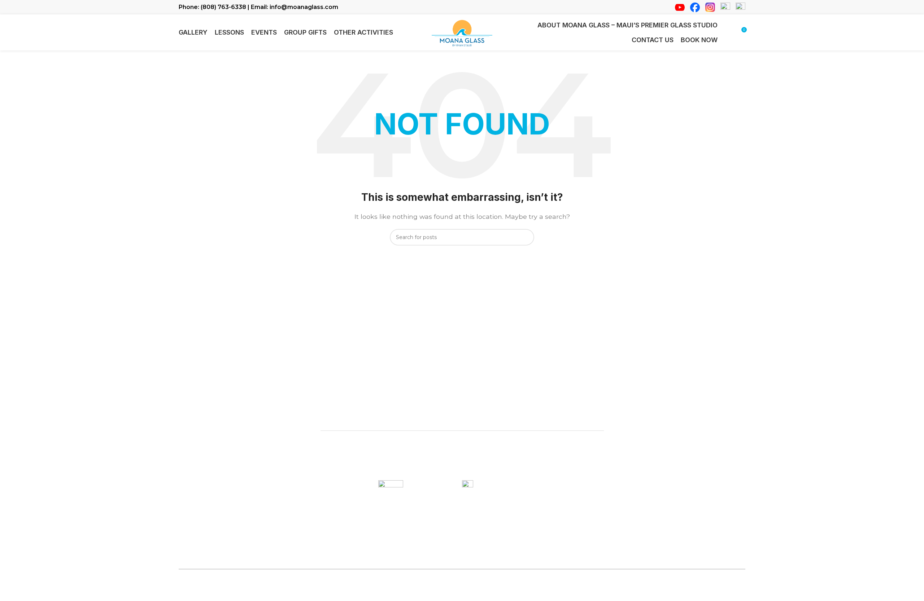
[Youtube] (677, 592)
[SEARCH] (526, 237)
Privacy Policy (484, 590)
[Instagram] (705, 592)
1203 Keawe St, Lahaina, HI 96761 (462, 413)
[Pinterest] (720, 592)
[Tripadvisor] (734, 592)
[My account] (727, 32)
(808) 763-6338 (427, 551)
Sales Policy (525, 590)
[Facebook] (691, 592)
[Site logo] (462, 31)
